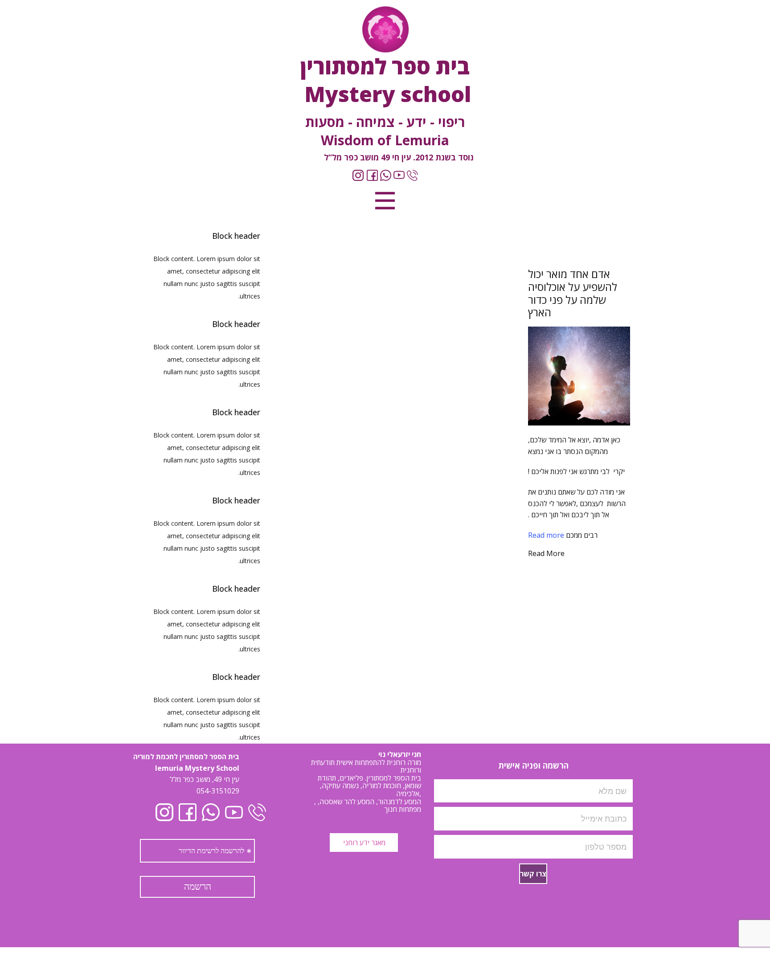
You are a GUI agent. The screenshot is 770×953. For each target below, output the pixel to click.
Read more (546, 535)
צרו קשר (533, 874)
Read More (546, 553)
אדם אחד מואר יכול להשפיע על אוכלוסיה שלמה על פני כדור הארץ (572, 292)
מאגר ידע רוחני (363, 842)
